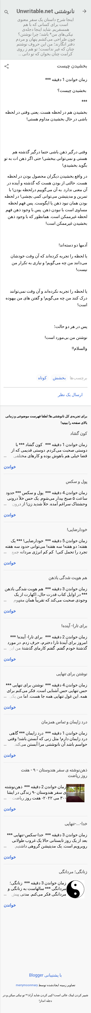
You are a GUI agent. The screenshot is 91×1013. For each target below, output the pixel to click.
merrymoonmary (27, 985)
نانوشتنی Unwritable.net (46, 11)
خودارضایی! (77, 529)
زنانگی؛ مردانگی (73, 871)
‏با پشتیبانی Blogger (45, 975)
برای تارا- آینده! (74, 625)
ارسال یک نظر (70, 394)
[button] (6, 66)
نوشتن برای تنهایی (71, 673)
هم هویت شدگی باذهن (68, 577)
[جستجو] (6, 13)
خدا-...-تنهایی (76, 823)
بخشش (59, 377)
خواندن (10, 466)
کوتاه (42, 377)
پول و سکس (76, 481)
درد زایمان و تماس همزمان (64, 721)
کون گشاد (78, 433)
